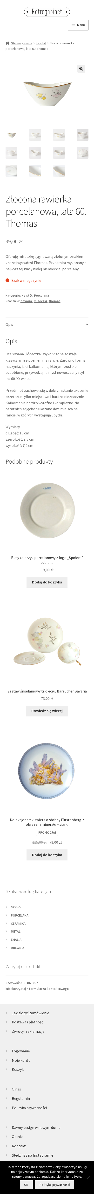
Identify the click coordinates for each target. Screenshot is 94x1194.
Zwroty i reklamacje (28, 1031)
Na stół (41, 43)
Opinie (17, 1136)
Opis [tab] (9, 324)
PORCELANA (19, 915)
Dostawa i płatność (27, 1022)
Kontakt (19, 1145)
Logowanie (21, 1051)
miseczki (40, 301)
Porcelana (41, 295)
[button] (81, 69)
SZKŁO (16, 907)
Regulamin (21, 1098)
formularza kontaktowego (49, 988)
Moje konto (21, 1060)
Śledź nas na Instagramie (32, 1155)
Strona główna (21, 43)
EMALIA (16, 939)
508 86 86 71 (30, 983)
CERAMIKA (18, 923)
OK (26, 1185)
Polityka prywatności (29, 1107)
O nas (16, 1089)
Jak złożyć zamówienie (30, 1012)
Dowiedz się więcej (47, 710)
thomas (54, 301)
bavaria (26, 301)
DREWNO (17, 948)
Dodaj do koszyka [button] (47, 582)
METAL (15, 931)
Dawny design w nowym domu (36, 1127)
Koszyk (18, 1069)
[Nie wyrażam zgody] (88, 1177)
